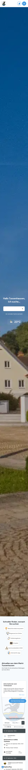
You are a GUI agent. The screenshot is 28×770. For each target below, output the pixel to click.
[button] (24, 3)
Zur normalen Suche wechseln (14, 314)
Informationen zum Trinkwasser (10, 685)
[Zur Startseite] (8, 3)
